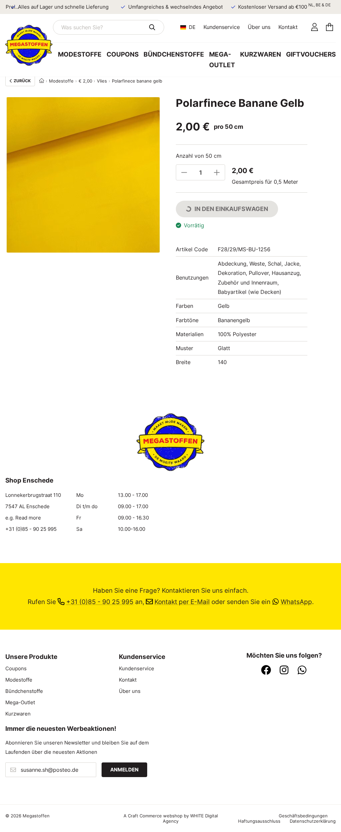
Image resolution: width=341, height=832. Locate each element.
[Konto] (314, 27)
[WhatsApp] (302, 671)
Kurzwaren (260, 54)
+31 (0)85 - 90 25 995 (31, 529)
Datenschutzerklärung (313, 821)
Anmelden (124, 770)
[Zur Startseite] (29, 45)
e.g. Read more (23, 518)
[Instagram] (284, 671)
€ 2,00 (85, 81)
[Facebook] (266, 671)
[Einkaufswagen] (329, 27)
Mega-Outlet (222, 60)
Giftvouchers (311, 54)
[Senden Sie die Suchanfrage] (152, 27)
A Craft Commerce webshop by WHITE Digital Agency (171, 818)
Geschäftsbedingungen (303, 815)
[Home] (41, 81)
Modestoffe (80, 54)
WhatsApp (296, 602)
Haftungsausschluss (259, 821)
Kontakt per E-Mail (182, 602)
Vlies (102, 81)
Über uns (259, 27)
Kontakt (288, 27)
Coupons (123, 54)
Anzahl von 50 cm (198, 155)
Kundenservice (221, 27)
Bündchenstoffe (174, 54)
